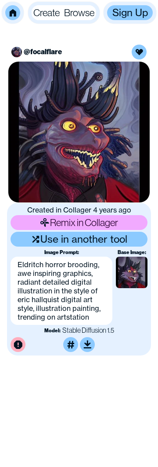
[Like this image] (139, 52)
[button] (13, 13)
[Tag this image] (70, 344)
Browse (79, 12)
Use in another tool (83, 239)
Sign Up (130, 12)
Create (46, 12)
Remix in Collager (84, 222)
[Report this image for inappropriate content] (18, 344)
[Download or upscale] (87, 344)
